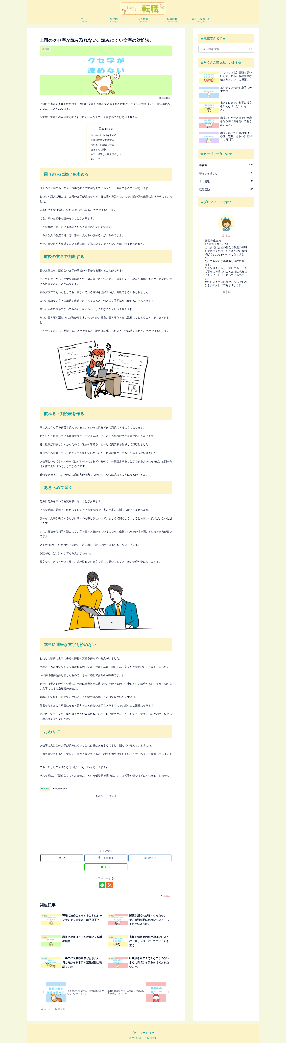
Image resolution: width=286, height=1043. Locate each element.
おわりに (95, 159)
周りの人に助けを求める (103, 135)
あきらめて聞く (99, 149)
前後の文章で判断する (102, 140)
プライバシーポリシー (143, 1032)
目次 (101, 128)
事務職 (46, 788)
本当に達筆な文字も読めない (106, 154)
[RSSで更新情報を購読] (109, 885)
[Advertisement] (106, 822)
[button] (251, 49)
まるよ (226, 235)
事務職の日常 (61, 788)
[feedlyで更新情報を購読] (102, 885)
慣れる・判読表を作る (102, 144)
